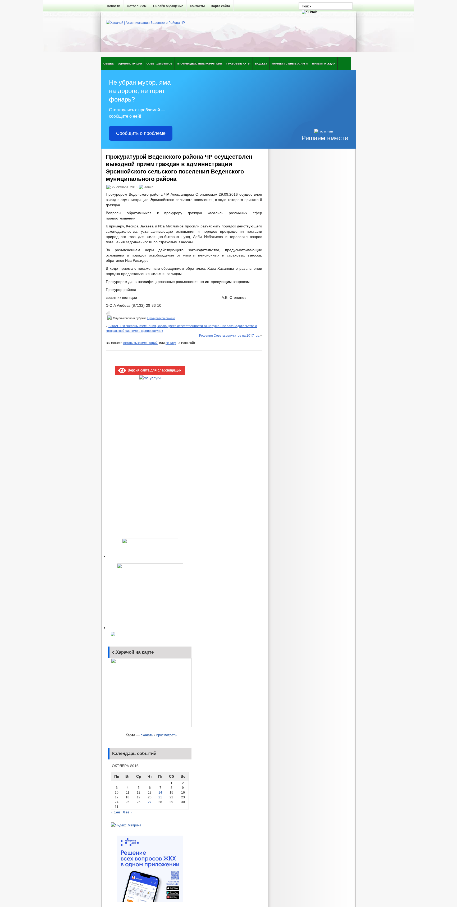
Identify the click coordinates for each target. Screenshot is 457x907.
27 (150, 802)
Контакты (197, 6)
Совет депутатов (159, 63)
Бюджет (261, 63)
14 (160, 792)
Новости (113, 6)
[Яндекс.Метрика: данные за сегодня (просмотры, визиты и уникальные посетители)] (126, 825)
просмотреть (166, 734)
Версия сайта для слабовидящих (153, 369)
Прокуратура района (161, 318)
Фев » (127, 811)
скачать (147, 734)
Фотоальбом (137, 6)
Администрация (130, 63)
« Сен (115, 811)
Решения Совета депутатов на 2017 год (229, 335)
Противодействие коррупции (199, 63)
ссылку (171, 342)
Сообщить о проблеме (141, 133)
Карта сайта (220, 6)
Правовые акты (238, 63)
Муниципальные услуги (290, 63)
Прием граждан (323, 63)
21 (160, 797)
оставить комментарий (140, 342)
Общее (108, 63)
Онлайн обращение (168, 6)
